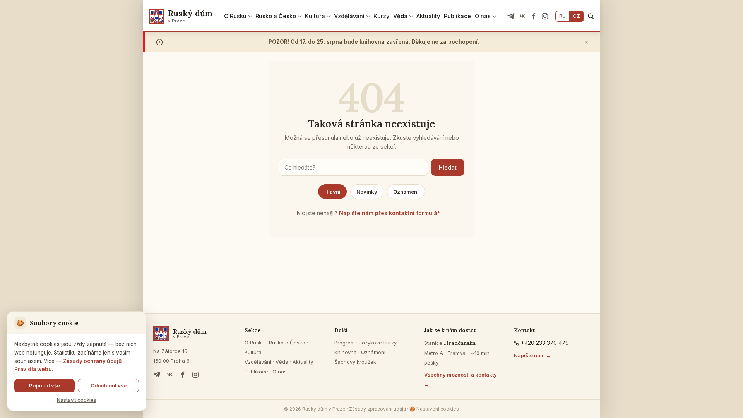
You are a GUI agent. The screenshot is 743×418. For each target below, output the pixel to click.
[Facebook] (534, 16)
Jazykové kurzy (378, 342)
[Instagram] (545, 16)
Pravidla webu (33, 369)
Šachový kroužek (355, 362)
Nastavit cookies (76, 400)
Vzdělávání (349, 16)
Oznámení (406, 191)
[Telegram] (511, 16)
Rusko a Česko (275, 16)
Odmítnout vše (109, 385)
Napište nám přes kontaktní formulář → (393, 213)
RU (562, 16)
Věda (400, 16)
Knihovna (345, 352)
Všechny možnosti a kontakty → (460, 379)
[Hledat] (590, 16)
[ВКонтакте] (522, 16)
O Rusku (235, 16)
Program (344, 342)
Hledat (448, 167)
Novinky (366, 191)
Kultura (315, 16)
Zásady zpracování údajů (377, 409)
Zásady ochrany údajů (92, 361)
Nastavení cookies (434, 409)
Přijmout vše (44, 385)
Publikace (457, 16)
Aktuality (428, 16)
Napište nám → (532, 355)
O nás (483, 16)
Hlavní (332, 191)
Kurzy (381, 16)
